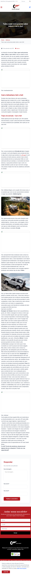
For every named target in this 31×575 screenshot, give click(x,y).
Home (2, 40)
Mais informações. (22, 568)
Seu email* (6, 490)
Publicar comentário (12, 498)
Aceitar (6, 571)
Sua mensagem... (8, 469)
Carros (18, 48)
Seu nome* (6, 483)
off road (23, 155)
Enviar (15, 533)
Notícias (8, 40)
